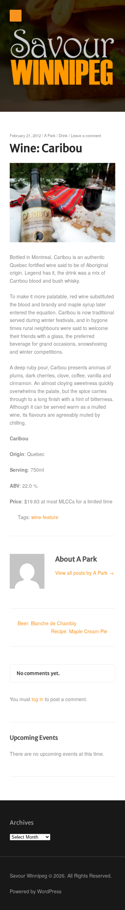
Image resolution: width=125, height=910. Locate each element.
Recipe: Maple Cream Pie (79, 631)
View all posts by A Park (84, 572)
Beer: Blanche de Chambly (47, 623)
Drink (63, 135)
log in (37, 699)
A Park (50, 135)
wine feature (44, 516)
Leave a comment (86, 135)
